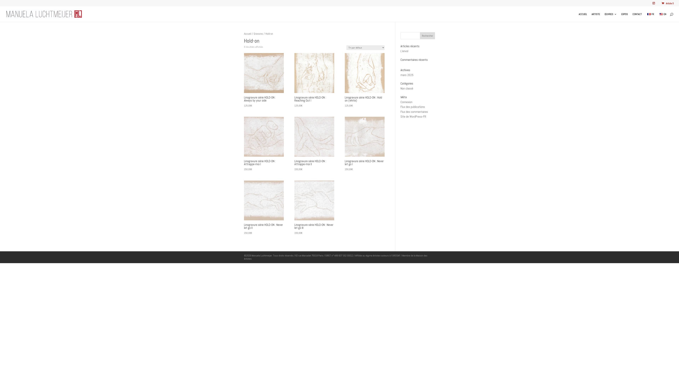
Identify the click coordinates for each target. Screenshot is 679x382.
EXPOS (624, 14)
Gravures (258, 34)
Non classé (407, 88)
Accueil (247, 34)
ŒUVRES (609, 14)
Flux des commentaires (414, 112)
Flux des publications (413, 107)
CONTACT (637, 14)
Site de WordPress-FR (413, 116)
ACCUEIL (583, 14)
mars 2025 (407, 75)
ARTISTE (596, 14)
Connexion (406, 102)
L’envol (404, 51)
